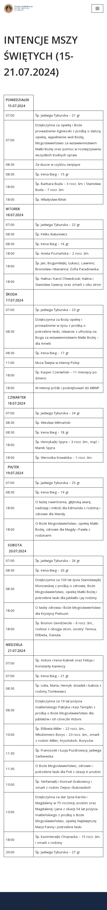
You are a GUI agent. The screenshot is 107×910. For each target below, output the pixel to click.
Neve (30, 897)
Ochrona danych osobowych (28, 906)
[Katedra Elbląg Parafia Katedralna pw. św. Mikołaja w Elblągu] (19, 8)
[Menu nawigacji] (97, 8)
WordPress (71, 897)
